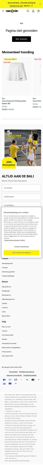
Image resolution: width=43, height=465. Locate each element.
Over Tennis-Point (7, 335)
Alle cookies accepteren (21, 253)
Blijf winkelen (21, 39)
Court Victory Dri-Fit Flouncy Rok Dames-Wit (14, 102)
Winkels (4, 339)
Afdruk (22, 240)
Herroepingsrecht (7, 263)
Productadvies (6, 352)
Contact (4, 331)
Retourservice (6, 295)
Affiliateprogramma (8, 299)
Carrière (4, 303)
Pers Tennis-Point (7, 356)
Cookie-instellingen (8, 276)
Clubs (3, 312)
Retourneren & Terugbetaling (11, 347)
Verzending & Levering (9, 343)
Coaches (5, 307)
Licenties (5, 267)
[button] (3, 11)
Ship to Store (6, 316)
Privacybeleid (13, 372)
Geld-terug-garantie (8, 272)
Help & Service (6, 287)
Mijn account (6, 327)
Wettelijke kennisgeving (26, 372)
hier (11, 236)
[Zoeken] (28, 11)
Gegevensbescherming (12, 240)
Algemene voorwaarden (14, 375)
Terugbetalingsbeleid (29, 375)
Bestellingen (6, 291)
